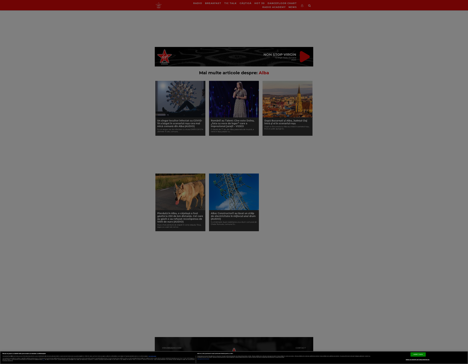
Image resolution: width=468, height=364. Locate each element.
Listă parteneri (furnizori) (203, 358)
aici (43, 359)
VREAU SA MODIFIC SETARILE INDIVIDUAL (417, 359)
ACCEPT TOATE (418, 354)
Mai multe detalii (152, 356)
